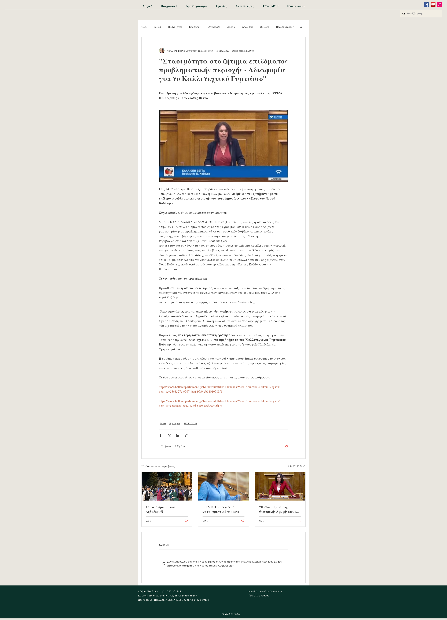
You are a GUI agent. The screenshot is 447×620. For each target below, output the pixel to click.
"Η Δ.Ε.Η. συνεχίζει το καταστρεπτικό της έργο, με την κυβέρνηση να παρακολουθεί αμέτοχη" (221, 509)
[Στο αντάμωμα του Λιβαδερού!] (167, 486)
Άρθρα (231, 26)
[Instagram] (439, 4)
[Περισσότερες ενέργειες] (286, 50)
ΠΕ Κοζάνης (175, 26)
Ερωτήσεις (195, 26)
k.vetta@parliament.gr (269, 591)
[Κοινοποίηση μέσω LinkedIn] (177, 435)
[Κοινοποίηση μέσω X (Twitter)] (169, 435)
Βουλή (157, 26)
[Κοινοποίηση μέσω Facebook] (160, 435)
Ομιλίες (264, 26)
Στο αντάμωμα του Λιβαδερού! (160, 509)
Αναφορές (214, 26)
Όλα (143, 26)
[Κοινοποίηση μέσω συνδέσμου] (186, 435)
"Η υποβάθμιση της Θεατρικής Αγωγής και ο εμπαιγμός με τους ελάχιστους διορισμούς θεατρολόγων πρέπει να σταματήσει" (277, 509)
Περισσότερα (284, 26)
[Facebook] (426, 4)
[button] (301, 26)
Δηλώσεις (247, 26)
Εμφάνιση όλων (297, 465)
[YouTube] (433, 4)
